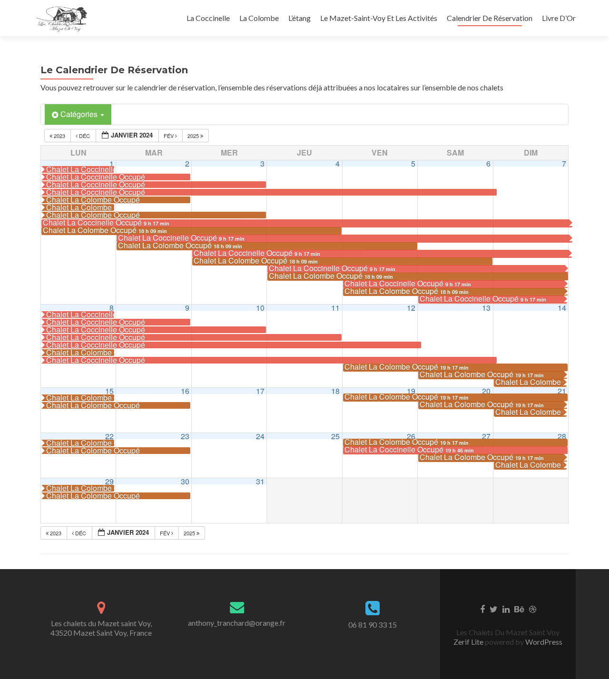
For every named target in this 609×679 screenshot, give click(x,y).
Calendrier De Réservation (489, 17)
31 (260, 481)
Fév (169, 135)
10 (260, 307)
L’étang (299, 17)
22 (109, 436)
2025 (193, 135)
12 (411, 307)
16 (185, 390)
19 (411, 390)
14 (562, 307)
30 (185, 481)
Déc (84, 135)
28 (562, 436)
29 (109, 481)
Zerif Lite (469, 641)
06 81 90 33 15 (372, 624)
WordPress (543, 641)
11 (335, 307)
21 (562, 390)
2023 (59, 135)
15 (109, 390)
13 (486, 307)
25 (335, 436)
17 (260, 390)
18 (335, 390)
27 (486, 436)
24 (260, 436)
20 (486, 390)
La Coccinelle (208, 17)
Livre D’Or (559, 17)
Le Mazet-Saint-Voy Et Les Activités (378, 17)
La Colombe (259, 17)
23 (185, 436)
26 (411, 436)
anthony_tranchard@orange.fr (236, 622)
